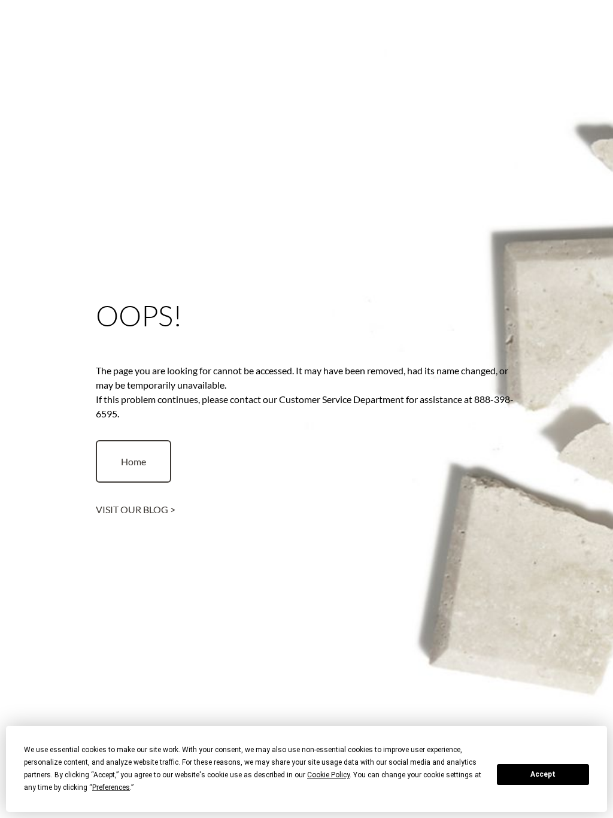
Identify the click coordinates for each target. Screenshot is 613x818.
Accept (543, 774)
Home (133, 461)
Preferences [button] (111, 787)
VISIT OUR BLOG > (135, 509)
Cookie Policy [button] (328, 775)
